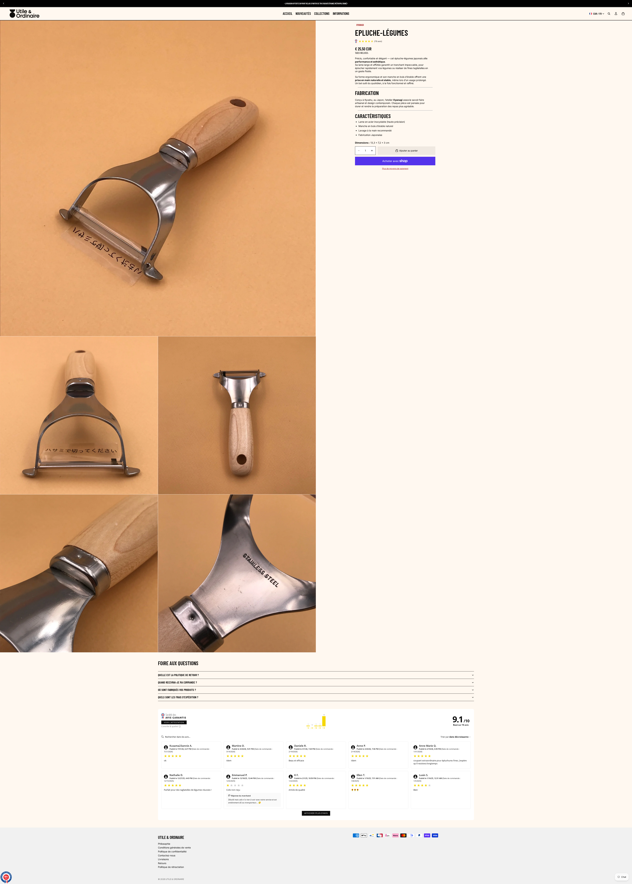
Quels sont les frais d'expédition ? (178, 697)
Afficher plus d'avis (316, 813)
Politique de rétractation (171, 867)
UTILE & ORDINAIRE (175, 879)
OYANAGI (360, 24)
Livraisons (163, 859)
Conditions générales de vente (174, 847)
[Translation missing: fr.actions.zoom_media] (158, 178)
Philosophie (164, 843)
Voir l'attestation (174, 722)
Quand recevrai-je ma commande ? (177, 682)
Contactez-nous (166, 855)
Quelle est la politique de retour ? (178, 675)
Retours (162, 863)
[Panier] (623, 13)
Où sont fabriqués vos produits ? (177, 690)
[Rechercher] (609, 13)
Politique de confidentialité (172, 851)
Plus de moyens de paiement (395, 168)
